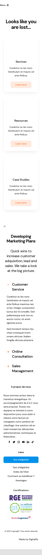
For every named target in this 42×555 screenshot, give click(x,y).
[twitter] (14, 442)
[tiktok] (33, 442)
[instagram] (19, 442)
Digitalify (33, 539)
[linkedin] (28, 442)
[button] (21, 287)
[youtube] (23, 442)
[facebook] (9, 442)
